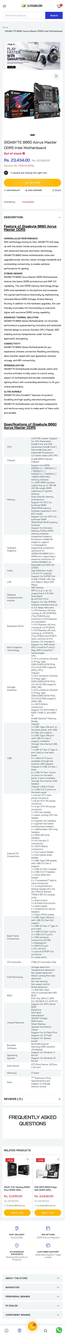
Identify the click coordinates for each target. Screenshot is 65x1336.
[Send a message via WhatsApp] (59, 1330)
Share (58, 190)
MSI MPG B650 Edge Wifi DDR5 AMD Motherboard (46, 1188)
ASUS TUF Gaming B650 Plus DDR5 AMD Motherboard (17, 1188)
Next (59, 1187)
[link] (28, 1159)
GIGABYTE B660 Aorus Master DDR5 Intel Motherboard (30, 145)
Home (5, 27)
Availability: (9, 201)
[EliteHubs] (31, 6)
